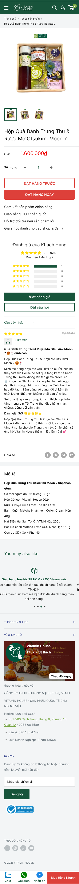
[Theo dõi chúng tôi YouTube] (31, 848)
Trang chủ (10, 18)
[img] (13, 334)
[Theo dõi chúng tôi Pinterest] (23, 848)
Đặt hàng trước (39, 183)
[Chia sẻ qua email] (72, 455)
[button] (21, 266)
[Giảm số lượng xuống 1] (25, 167)
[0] (71, 7)
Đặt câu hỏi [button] (39, 307)
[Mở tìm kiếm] (54, 7)
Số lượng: (11, 167)
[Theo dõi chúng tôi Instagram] (15, 848)
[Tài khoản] (63, 7)
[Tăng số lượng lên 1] (51, 167)
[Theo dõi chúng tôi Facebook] (7, 848)
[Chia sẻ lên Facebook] (48, 455)
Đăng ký (17, 794)
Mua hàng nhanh (63, 877)
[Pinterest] (56, 455)
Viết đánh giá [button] (39, 297)
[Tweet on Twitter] (64, 455)
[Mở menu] (6, 8)
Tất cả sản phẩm (30, 18)
